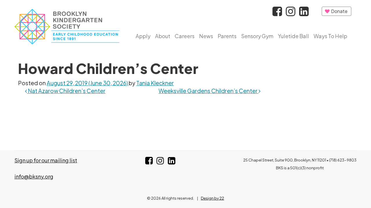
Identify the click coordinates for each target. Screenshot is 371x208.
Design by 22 (212, 198)
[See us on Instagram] (160, 162)
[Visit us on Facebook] (149, 162)
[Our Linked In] (304, 13)
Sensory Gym (257, 36)
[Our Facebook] (277, 13)
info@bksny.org (33, 176)
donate (339, 11)
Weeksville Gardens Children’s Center (209, 90)
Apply (143, 36)
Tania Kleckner (155, 82)
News (206, 36)
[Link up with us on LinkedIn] (171, 162)
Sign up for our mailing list (45, 160)
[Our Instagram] (291, 13)
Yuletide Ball (293, 36)
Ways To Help (330, 36)
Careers (184, 36)
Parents (227, 36)
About (162, 36)
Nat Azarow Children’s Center (66, 90)
